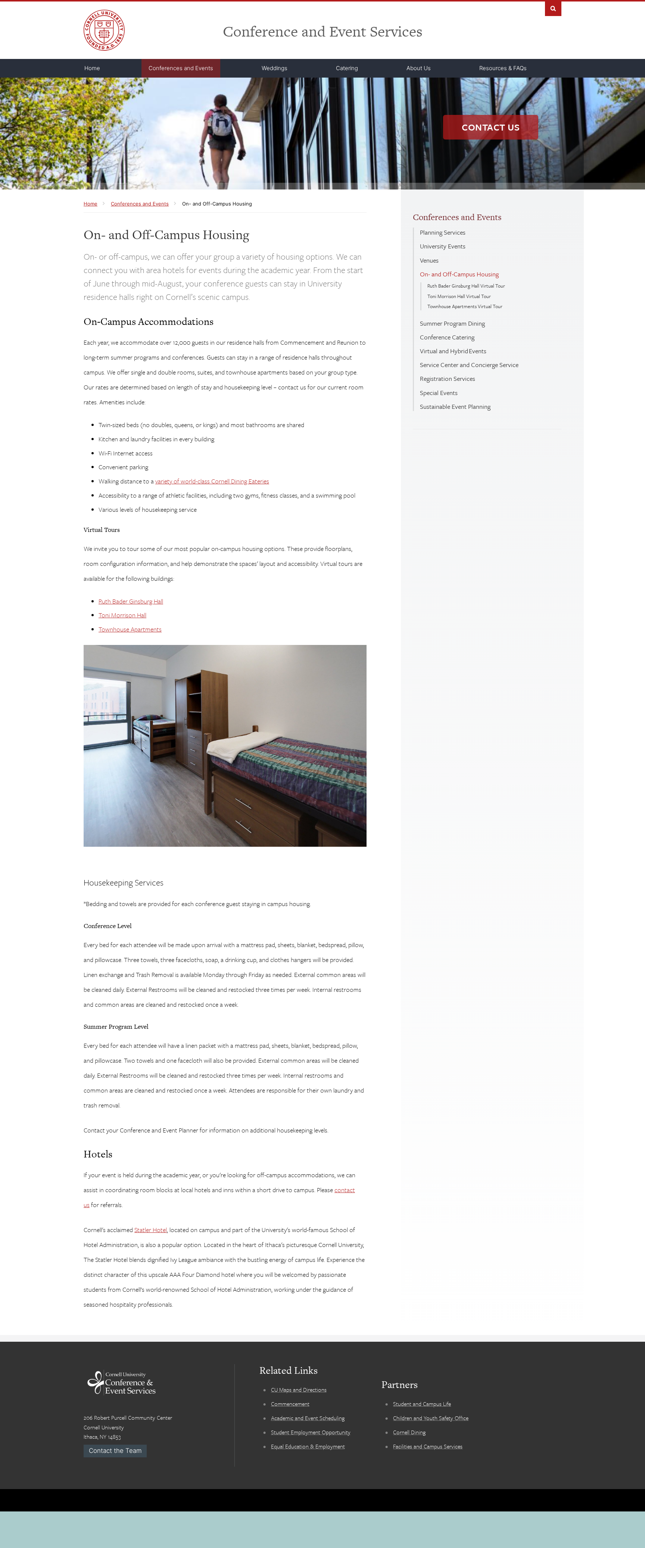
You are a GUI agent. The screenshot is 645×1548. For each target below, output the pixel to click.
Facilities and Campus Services (427, 1446)
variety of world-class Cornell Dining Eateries (212, 481)
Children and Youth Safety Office (430, 1418)
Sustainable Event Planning (455, 406)
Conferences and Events (457, 217)
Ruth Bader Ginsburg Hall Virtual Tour (466, 285)
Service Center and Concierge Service (469, 364)
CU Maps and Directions (299, 1389)
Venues (429, 260)
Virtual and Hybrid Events (453, 350)
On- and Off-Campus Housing (459, 274)
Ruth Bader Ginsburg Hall (131, 601)
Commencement (290, 1404)
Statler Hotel (150, 1229)
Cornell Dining (409, 1432)
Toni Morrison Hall (122, 615)
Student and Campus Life (422, 1404)
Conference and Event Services (323, 31)
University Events (442, 246)
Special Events (439, 392)
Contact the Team (115, 1450)
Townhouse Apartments (130, 629)
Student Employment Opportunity (310, 1432)
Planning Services (442, 232)
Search (553, 8)
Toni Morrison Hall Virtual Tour (459, 296)
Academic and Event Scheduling (308, 1418)
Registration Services (447, 378)
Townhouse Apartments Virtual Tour (464, 306)
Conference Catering (447, 337)
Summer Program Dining (452, 323)
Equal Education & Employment (308, 1446)
